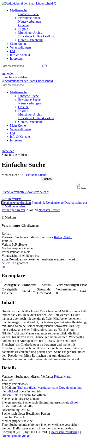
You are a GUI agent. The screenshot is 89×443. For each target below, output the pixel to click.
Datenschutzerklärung (65, 432)
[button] (82, 187)
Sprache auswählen (14, 77)
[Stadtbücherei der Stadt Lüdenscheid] (27, 3)
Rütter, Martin (63, 237)
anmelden (8, 73)
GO (44, 65)
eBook (74, 402)
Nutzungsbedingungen (16, 435)
